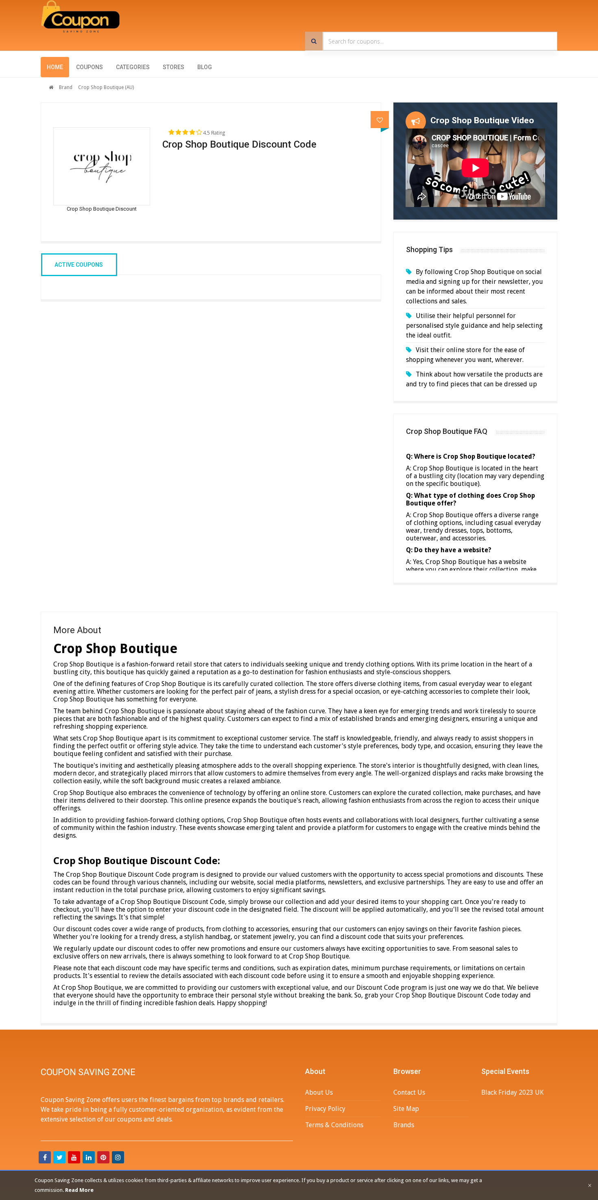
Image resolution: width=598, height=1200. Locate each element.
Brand (65, 87)
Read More (79, 1190)
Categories (133, 67)
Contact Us (409, 1092)
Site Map (406, 1109)
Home (55, 67)
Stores (173, 67)
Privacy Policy (325, 1109)
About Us (319, 1092)
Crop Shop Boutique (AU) (106, 87)
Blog (204, 67)
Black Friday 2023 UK (512, 1092)
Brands (403, 1125)
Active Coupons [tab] (79, 264)
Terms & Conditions (334, 1125)
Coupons (89, 67)
